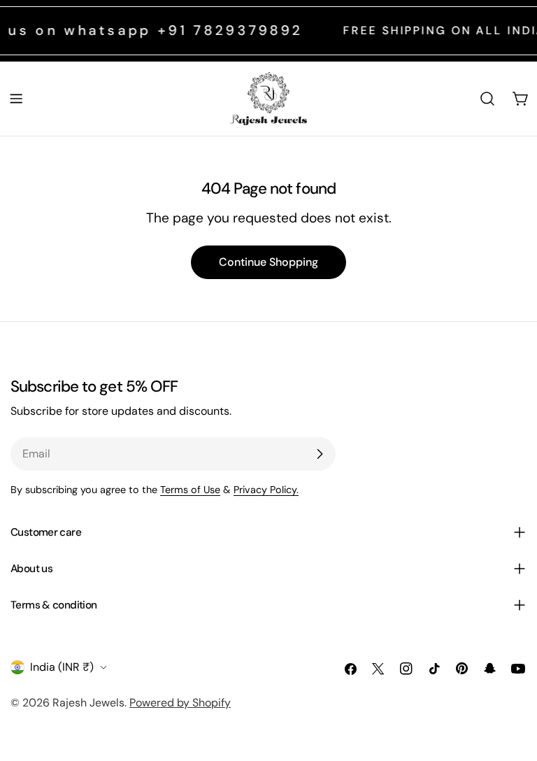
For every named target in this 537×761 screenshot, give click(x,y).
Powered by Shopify (180, 702)
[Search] (487, 99)
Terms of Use (190, 489)
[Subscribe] (319, 454)
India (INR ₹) (62, 667)
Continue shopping (268, 262)
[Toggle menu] (16, 99)
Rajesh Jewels (88, 702)
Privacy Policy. (266, 489)
